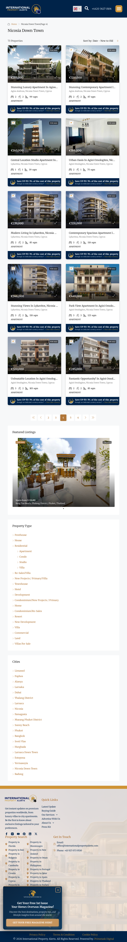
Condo (23, 556)
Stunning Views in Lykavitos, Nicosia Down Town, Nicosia (45, 305)
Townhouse (21, 583)
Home (14, 24)
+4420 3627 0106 (102, 8)
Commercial (22, 632)
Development (22, 594)
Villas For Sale (23, 643)
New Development (25, 621)
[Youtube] (18, 833)
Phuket (19, 730)
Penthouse (21, 534)
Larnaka (19, 687)
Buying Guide (49, 810)
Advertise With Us (51, 818)
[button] (118, 8)
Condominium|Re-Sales (28, 611)
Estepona (20, 757)
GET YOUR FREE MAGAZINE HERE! (32, 922)
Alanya (19, 681)
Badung (19, 774)
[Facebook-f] (6, 833)
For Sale (53, 50)
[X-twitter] (36, 833)
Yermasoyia (21, 763)
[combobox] (105, 41)
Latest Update (49, 806)
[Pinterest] (24, 833)
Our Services (48, 814)
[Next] (86, 417)
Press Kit (46, 826)
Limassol (20, 670)
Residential (21, 545)
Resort (18, 616)
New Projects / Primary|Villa (31, 578)
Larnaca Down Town (26, 752)
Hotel (18, 589)
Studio (23, 562)
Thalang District (24, 697)
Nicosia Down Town (26, 768)
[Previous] (34, 417)
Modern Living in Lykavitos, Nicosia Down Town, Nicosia (45, 232)
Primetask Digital (104, 938)
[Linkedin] (30, 833)
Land (17, 638)
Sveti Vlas (20, 741)
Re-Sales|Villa (23, 573)
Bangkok (20, 735)
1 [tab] (65, 509)
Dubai (18, 692)
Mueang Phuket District (28, 719)
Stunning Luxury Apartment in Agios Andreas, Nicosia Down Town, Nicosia (56, 87)
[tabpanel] (64, 472)
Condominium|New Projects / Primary (37, 600)
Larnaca (19, 703)
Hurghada (20, 746)
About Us (46, 822)
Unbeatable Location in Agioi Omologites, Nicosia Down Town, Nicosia (53, 378)
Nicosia (19, 708)
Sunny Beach (22, 725)
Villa (21, 567)
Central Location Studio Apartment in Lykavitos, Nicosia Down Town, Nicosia (57, 160)
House (18, 540)
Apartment (25, 551)
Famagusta (21, 714)
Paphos (19, 676)
